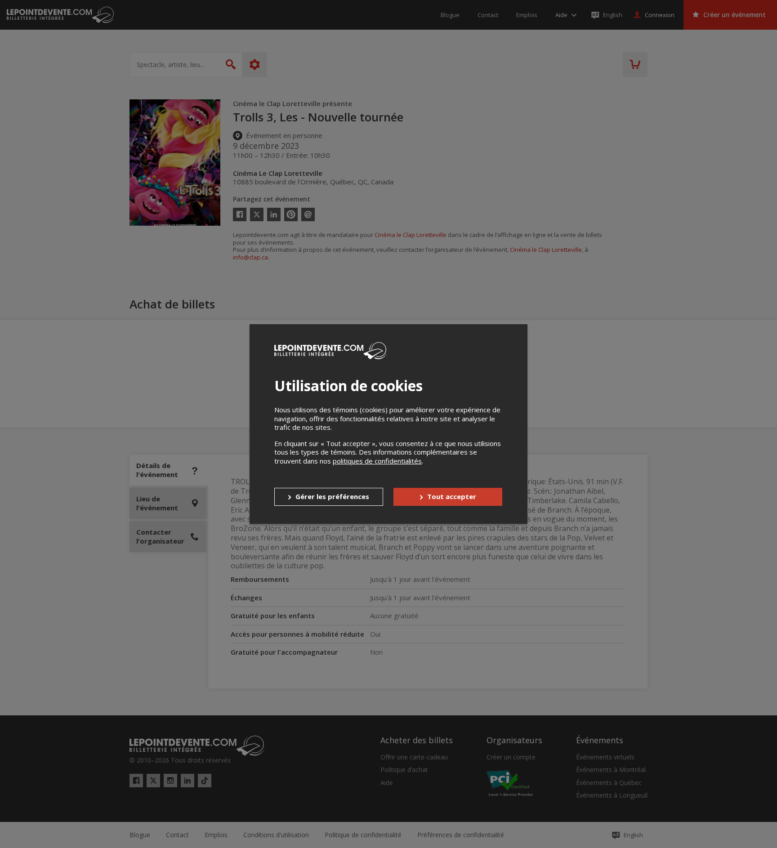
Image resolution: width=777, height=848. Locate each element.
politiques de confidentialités (377, 460)
